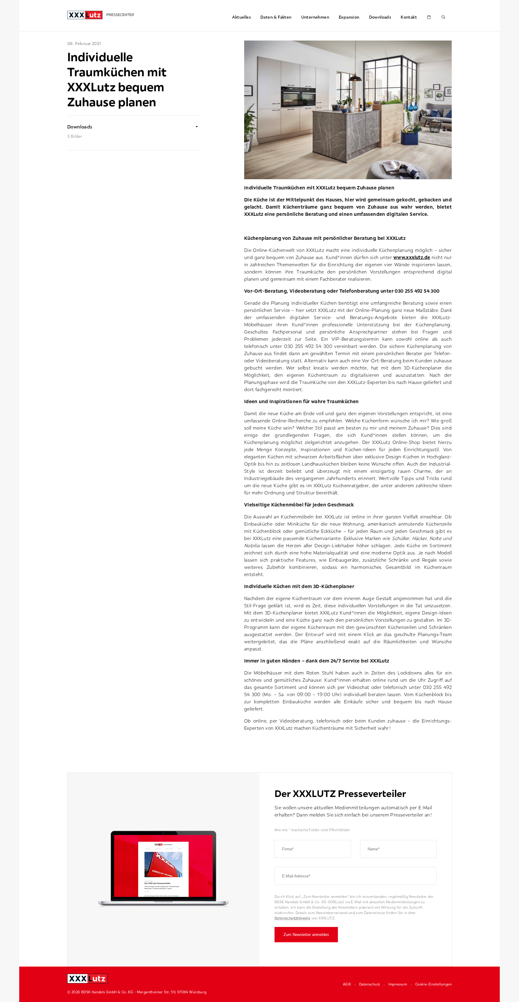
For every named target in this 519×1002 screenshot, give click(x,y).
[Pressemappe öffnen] (428, 17)
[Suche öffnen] (443, 17)
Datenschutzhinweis (292, 918)
